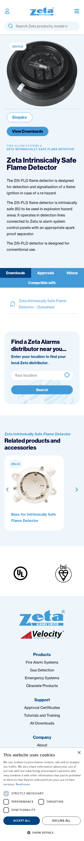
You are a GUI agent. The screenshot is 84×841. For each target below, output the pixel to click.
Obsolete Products (42, 685)
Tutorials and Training (42, 715)
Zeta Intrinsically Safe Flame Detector (40, 149)
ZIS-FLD (17, 46)
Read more (23, 784)
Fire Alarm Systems (23, 145)
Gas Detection (42, 670)
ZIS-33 (15, 464)
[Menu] (77, 11)
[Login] (7, 11)
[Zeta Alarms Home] (42, 11)
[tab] (15, 273)
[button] (7, 489)
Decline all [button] (61, 820)
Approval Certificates (42, 707)
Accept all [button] (21, 820)
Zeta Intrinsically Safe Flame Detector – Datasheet (42, 304)
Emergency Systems (42, 678)
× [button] (79, 752)
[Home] (42, 617)
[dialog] (42, 794)
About (42, 745)
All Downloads (42, 723)
